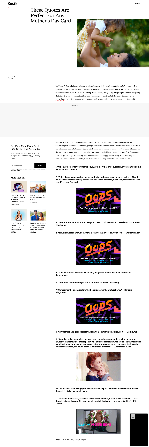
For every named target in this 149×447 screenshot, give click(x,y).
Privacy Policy (16, 170)
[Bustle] (13, 3)
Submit (40, 165)
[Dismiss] (145, 415)
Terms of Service (41, 169)
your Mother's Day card (100, 145)
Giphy (83, 439)
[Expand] (132, 415)
